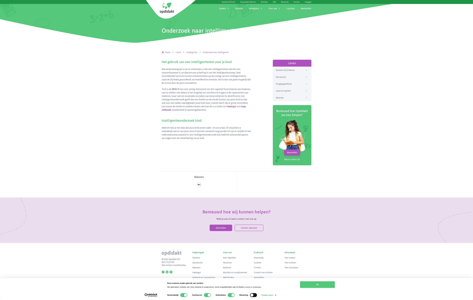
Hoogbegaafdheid (284, 84)
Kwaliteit (227, 267)
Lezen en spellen (283, 91)
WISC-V (175, 89)
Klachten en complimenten (235, 272)
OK (317, 284)
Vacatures (285, 2)
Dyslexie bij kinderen (285, 70)
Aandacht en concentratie (203, 277)
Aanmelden (292, 152)
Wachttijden (228, 277)
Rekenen (280, 98)
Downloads (259, 258)
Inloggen (308, 2)
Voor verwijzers (291, 267)
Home (167, 52)
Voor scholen (290, 263)
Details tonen (267, 295)
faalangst (231, 106)
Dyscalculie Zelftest (248, 2)
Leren (178, 52)
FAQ (274, 2)
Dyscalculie (281, 77)
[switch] (207, 295)
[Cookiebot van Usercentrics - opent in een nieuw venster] (151, 295)
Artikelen (264, 2)
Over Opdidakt (229, 258)
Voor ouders (290, 258)
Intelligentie (191, 52)
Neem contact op (292, 159)
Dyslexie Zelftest (228, 2)
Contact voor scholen (263, 272)
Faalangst (196, 272)
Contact (297, 2)
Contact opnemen (249, 228)
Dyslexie (196, 258)
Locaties (257, 263)
